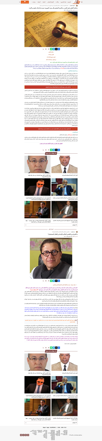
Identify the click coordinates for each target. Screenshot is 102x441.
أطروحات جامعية (45, 431)
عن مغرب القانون (34, 430)
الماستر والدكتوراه (39, 430)
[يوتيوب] (23, 435)
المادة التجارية (53, 437)
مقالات (59, 430)
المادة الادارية (53, 436)
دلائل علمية (45, 433)
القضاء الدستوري (52, 433)
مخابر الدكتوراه (40, 431)
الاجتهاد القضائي (72, 5)
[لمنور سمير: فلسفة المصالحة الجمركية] (64, 166)
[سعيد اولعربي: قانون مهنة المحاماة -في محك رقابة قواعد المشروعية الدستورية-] (37, 166)
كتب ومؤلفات (45, 437)
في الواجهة (73, 231)
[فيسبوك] (28, 435)
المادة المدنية (53, 439)
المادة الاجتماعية (52, 435)
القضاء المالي (53, 434)
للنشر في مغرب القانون (33, 431)
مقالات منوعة (58, 435)
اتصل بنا (35, 434)
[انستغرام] (21, 435)
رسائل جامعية (45, 434)
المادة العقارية (53, 438)
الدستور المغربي (65, 431)
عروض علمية (45, 436)
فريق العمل (34, 433)
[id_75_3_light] (19, 2)
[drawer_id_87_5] (82, 2)
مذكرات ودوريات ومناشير (64, 433)
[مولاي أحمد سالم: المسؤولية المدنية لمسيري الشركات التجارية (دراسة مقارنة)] (64, 212)
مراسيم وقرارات (65, 434)
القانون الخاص (58, 431)
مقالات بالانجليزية (57, 434)
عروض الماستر (45, 435)
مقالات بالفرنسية (57, 433)
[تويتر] (25, 435)
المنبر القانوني (53, 431)
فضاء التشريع (65, 430)
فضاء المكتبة (45, 430)
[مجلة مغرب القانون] (76, 2)
